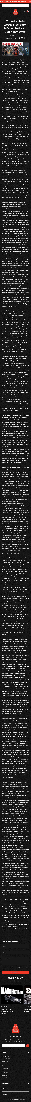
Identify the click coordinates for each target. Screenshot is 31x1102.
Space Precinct (5, 1075)
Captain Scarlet (6, 1059)
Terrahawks (4, 1077)
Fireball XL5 (5, 1068)
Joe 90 (3, 1070)
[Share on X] (22, 38)
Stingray (4, 1066)
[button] (3, 12)
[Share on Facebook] (19, 38)
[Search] (3, 5)
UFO (3, 1063)
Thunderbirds (5, 1056)
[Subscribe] (27, 1045)
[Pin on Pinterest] (24, 38)
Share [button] (15, 38)
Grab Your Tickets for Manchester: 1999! (8, 1010)
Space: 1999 (5, 1061)
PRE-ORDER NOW (10, 1)
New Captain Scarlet (7, 1073)
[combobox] (15, 5)
